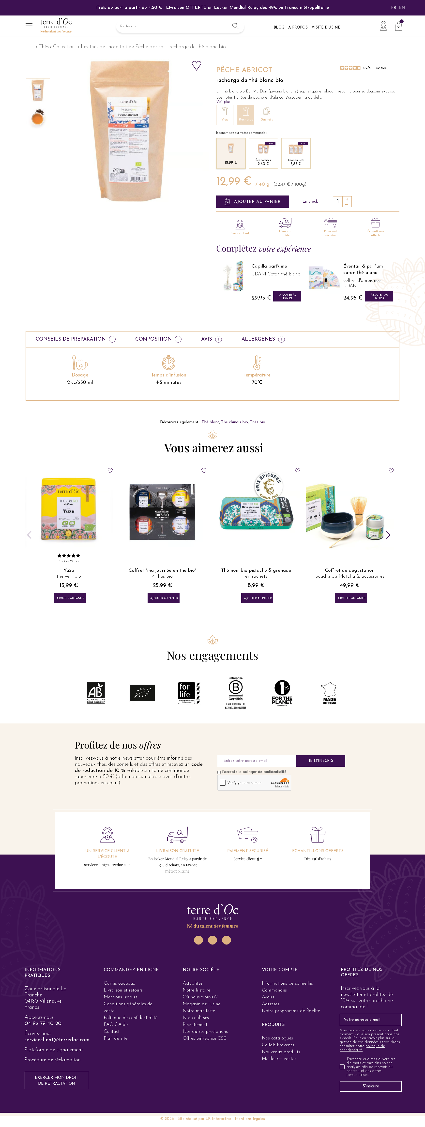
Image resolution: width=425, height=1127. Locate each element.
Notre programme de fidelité (291, 1011)
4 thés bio (69, 576)
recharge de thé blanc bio (249, 80)
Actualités (192, 983)
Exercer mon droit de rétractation (56, 1081)
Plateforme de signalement (54, 1049)
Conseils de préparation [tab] (71, 339)
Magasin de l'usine (201, 1004)
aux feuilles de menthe (350, 576)
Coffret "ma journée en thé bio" (69, 570)
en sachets (162, 576)
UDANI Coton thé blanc (276, 274)
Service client (240, 233)
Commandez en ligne (131, 970)
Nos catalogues (277, 1038)
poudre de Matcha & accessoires (256, 576)
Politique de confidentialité (130, 1018)
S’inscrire (370, 1086)
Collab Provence (278, 1045)
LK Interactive (218, 1119)
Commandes (274, 990)
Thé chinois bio (234, 422)
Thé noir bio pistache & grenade (162, 570)
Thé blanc (210, 422)
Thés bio (257, 422)
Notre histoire (196, 990)
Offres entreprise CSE (205, 1038)
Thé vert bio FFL (350, 570)
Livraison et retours (123, 990)
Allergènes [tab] (258, 339)
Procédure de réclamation (53, 1060)
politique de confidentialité (264, 772)
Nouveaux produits (281, 1052)
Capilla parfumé (269, 266)
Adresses (270, 1004)
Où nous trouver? (200, 997)
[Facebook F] (212, 940)
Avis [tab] (206, 339)
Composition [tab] (153, 339)
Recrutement (195, 1024)
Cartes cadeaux (119, 983)
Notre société (201, 970)
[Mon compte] (383, 26)
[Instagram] (198, 940)
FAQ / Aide (116, 1024)
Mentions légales (120, 997)
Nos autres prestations (205, 1031)
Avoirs (268, 997)
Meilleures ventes (279, 1059)
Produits (273, 1025)
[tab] (54, 972)
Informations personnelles (287, 983)
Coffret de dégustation (256, 570)
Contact (112, 1031)
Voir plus (223, 102)
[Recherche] (235, 26)
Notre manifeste (199, 1011)
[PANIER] (397, 25)
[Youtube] (226, 940)
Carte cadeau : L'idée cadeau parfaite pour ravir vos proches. (212, 8)
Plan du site (115, 1038)
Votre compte (280, 970)
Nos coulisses (196, 1018)
